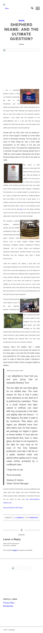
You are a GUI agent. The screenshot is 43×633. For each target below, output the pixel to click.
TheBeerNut (33, 517)
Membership (8, 606)
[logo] (17, 8)
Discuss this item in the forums (13, 508)
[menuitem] (31, 8)
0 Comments (19, 517)
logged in (15, 550)
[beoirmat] (21, 67)
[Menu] (36, 8)
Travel (21, 20)
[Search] (31, 8)
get (21, 209)
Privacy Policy (8, 602)
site (27, 499)
